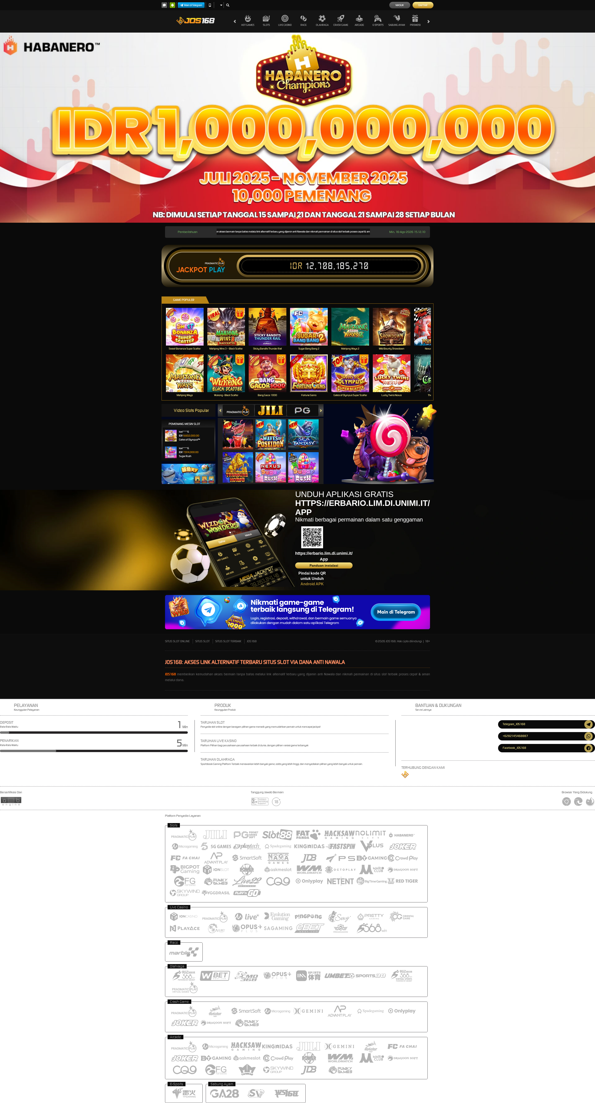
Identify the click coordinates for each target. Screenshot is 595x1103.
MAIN (187, 327)
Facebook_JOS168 (514, 748)
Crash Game (340, 25)
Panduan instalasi (324, 565)
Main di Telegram (193, 5)
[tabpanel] (297, 128)
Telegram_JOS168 (514, 724)
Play (217, 269)
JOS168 (252, 641)
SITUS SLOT (202, 641)
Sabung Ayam (396, 25)
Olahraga (322, 25)
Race (304, 25)
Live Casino (285, 25)
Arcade (359, 25)
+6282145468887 (515, 736)
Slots (266, 25)
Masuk (400, 5)
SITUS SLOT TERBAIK (228, 641)
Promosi (415, 25)
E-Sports (378, 25)
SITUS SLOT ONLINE (177, 641)
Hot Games (247, 25)
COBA (240, 430)
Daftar (422, 5)
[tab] (238, 410)
